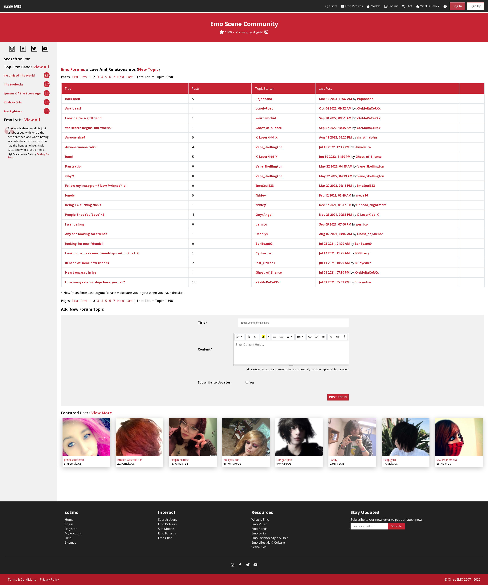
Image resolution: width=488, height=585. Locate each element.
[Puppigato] (405, 437)
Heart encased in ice (80, 272)
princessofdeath (74, 460)
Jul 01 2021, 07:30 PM (334, 272)
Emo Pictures (353, 6)
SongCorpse (284, 460)
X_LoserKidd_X (267, 137)
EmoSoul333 (265, 186)
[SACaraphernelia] (459, 437)
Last (129, 77)
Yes (252, 382)
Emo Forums (73, 69)
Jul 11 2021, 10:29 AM (334, 263)
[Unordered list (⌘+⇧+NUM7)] (274, 337)
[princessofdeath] (86, 437)
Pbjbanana (264, 99)
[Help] (344, 337)
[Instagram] (266, 32)
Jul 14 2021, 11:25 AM (334, 253)
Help (68, 538)
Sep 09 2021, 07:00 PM (335, 224)
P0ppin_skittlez (179, 460)
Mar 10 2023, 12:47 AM (335, 99)
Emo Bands (259, 529)
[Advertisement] (272, 55)
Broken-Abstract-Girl (129, 460)
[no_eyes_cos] (246, 437)
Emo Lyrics (259, 533)
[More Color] (268, 337)
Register (71, 529)
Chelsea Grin (13, 102)
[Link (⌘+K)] (309, 337)
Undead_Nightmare (371, 205)
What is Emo (430, 6)
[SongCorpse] (299, 437)
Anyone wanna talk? (80, 147)
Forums (393, 6)
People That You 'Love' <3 (84, 215)
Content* (205, 349)
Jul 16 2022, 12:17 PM (334, 147)
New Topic (148, 69)
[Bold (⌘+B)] (248, 337)
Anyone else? (75, 137)
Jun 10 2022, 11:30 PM (335, 157)
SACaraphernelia (447, 460)
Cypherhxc (264, 253)
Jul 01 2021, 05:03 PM (334, 282)
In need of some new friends (87, 263)
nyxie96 (362, 195)
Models (375, 6)
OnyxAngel (264, 215)
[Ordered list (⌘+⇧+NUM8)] (281, 337)
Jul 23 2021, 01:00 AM (334, 244)
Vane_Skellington (269, 147)
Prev (83, 77)
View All (41, 66)
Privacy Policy (49, 579)
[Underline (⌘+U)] (255, 337)
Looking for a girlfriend (83, 118)
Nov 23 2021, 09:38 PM (335, 215)
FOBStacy (362, 253)
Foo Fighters (13, 111)
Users (332, 6)
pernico (261, 224)
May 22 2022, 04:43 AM (335, 166)
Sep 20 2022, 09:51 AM (335, 118)
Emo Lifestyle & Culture (268, 542)
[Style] (239, 337)
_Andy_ (334, 460)
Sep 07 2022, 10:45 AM (335, 128)
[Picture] (316, 337)
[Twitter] (34, 49)
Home (69, 519)
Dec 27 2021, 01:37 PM (335, 205)
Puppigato (389, 460)
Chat (409, 6)
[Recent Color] (263, 337)
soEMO (13, 7)
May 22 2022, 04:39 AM (335, 176)
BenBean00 (264, 244)
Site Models (166, 529)
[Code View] (337, 337)
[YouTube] (45, 49)
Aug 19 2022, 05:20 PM (335, 137)
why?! (69, 176)
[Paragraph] (290, 337)
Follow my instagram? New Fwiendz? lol (95, 186)
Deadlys (262, 234)
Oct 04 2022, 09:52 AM (335, 108)
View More (101, 412)
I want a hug (74, 224)
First (75, 77)
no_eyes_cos (231, 460)
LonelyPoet (264, 108)
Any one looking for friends (86, 234)
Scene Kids (258, 547)
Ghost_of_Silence (269, 128)
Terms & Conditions (22, 579)
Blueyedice (363, 263)
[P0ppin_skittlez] (193, 437)
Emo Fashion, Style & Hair (269, 538)
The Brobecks (13, 84)
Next (120, 77)
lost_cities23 (265, 263)
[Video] (323, 337)
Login (69, 524)
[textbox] (291, 352)
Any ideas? (73, 108)
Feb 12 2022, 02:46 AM (335, 195)
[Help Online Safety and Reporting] (445, 6)
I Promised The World (19, 75)
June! (69, 157)
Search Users (167, 519)
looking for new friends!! (84, 244)
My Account (73, 533)
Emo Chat (165, 538)
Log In (457, 6)
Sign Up (475, 6)
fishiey (261, 195)
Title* (202, 323)
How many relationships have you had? (95, 282)
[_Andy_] (352, 437)
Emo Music (259, 524)
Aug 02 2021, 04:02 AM (335, 234)
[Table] (300, 337)
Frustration (74, 166)
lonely (70, 195)
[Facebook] (23, 49)
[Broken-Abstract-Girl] (139, 437)
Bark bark (72, 99)
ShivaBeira (363, 147)
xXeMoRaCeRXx (368, 108)
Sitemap (70, 542)
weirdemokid (266, 118)
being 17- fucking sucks (83, 205)
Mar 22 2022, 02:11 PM (335, 186)
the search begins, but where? (88, 128)
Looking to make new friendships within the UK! (102, 253)
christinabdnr (367, 137)
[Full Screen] (330, 337)
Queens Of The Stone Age (22, 93)
